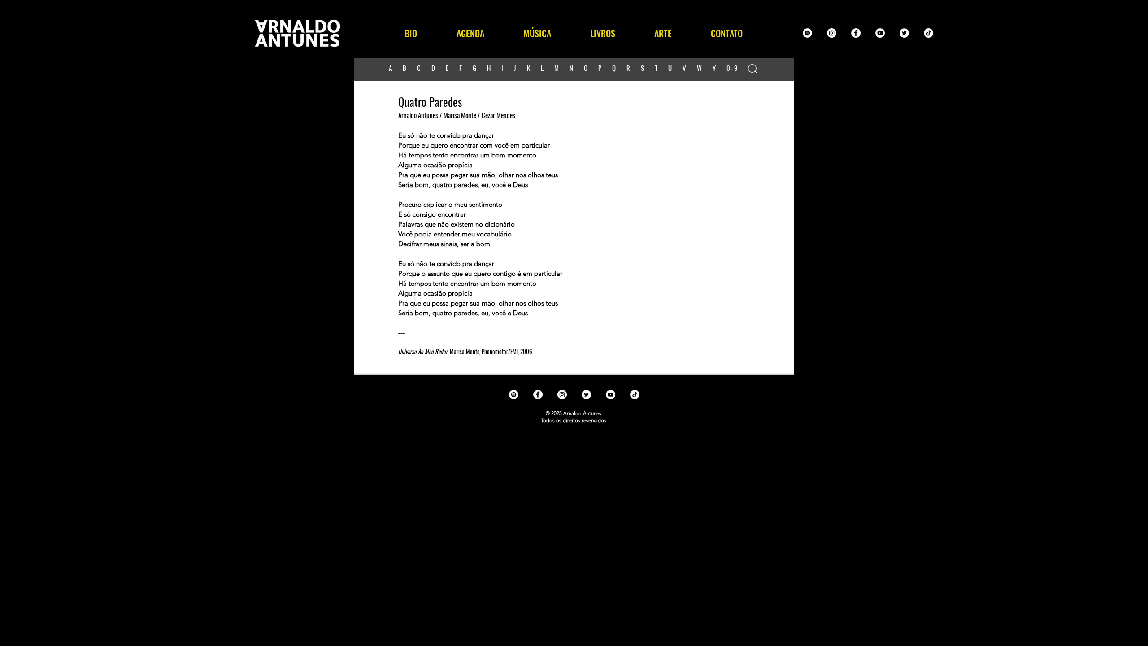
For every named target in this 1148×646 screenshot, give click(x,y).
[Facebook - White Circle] (856, 33)
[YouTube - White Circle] (880, 33)
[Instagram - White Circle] (831, 33)
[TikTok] (928, 33)
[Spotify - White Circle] (807, 33)
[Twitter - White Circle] (904, 33)
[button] (537, 33)
